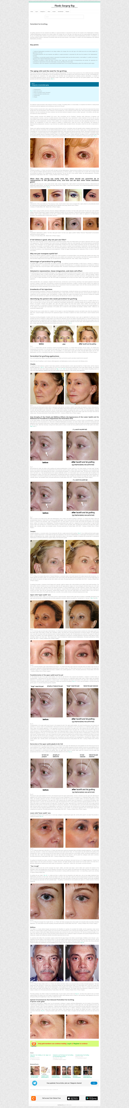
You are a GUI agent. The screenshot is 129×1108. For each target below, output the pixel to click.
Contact (54, 11)
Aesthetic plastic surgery (47, 1089)
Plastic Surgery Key (64, 5)
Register (67, 11)
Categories (42, 11)
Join (94, 1083)
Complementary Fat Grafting (82, 1055)
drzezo (40, 1089)
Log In (36, 11)
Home (32, 11)
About (49, 11)
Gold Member (60, 11)
